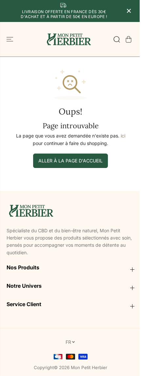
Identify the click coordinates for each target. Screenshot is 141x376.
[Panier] (128, 39)
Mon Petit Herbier (89, 367)
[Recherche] (117, 39)
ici (123, 135)
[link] (70, 210)
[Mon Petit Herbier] (68, 39)
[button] (10, 39)
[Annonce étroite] (128, 10)
